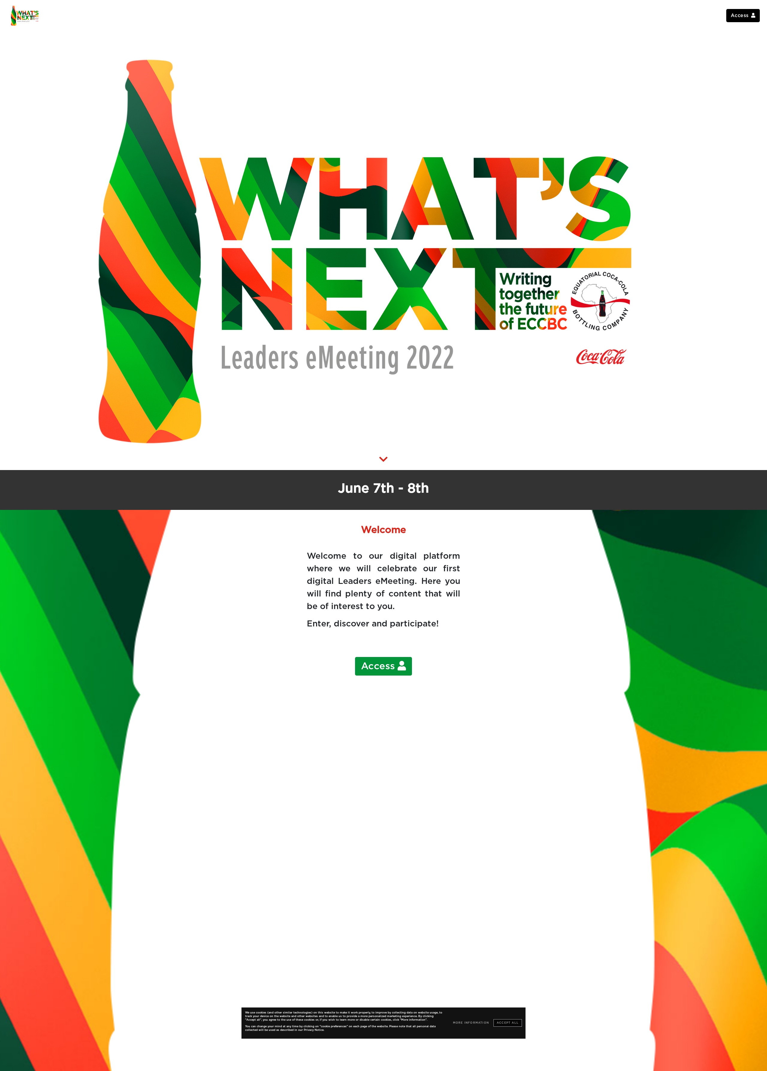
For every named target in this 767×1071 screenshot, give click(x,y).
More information (471, 1023)
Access (378, 666)
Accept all (508, 1023)
